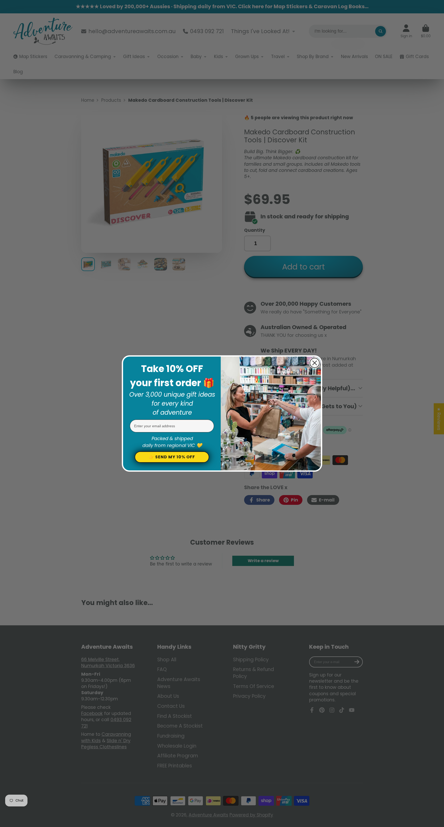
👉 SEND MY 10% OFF (172, 457)
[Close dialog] (315, 363)
